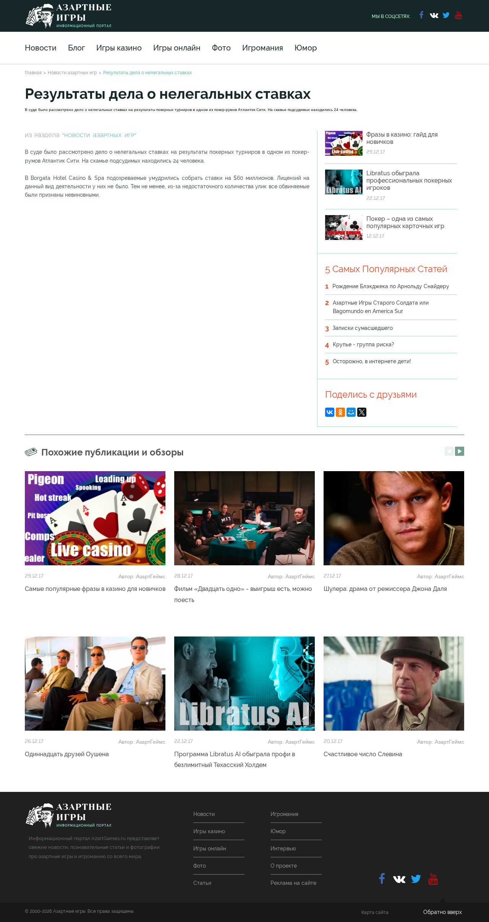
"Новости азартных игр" (99, 136)
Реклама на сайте (293, 883)
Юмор (306, 47)
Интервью (283, 848)
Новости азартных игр (72, 72)
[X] (361, 412)
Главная (33, 72)
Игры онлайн (177, 47)
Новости (41, 47)
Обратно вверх (442, 912)
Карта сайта (375, 912)
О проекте (283, 866)
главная (68, 815)
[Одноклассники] (340, 412)
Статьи (202, 883)
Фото (221, 47)
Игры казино (119, 47)
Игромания (262, 47)
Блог (76, 47)
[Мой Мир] (351, 412)
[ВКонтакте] (329, 412)
